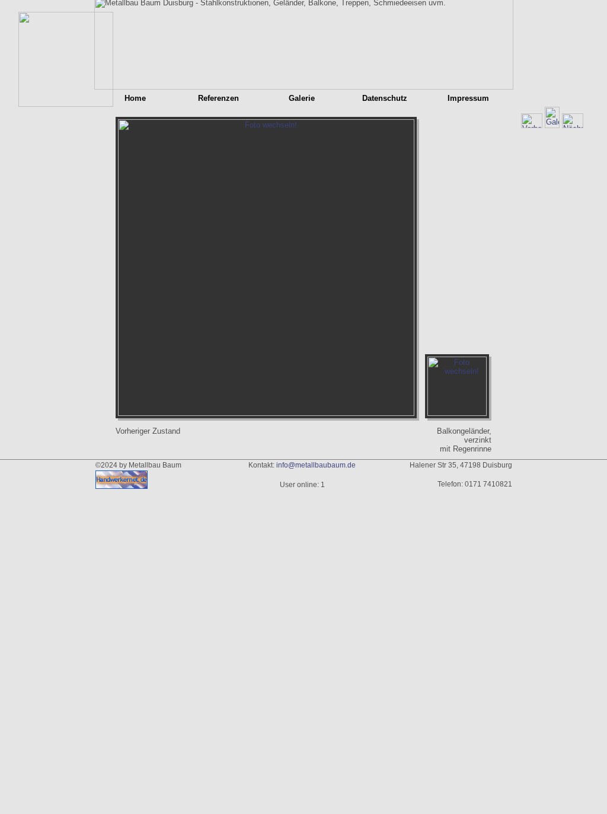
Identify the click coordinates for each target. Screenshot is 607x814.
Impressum (468, 98)
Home (135, 98)
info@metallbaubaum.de (316, 465)
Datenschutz (384, 98)
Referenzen (218, 98)
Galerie (302, 98)
